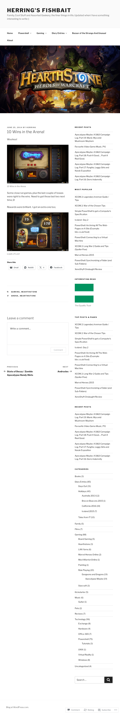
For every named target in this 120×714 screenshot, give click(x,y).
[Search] (108, 680)
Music (77, 597)
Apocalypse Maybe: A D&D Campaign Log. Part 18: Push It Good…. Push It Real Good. (92, 155)
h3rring (31, 127)
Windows (82, 660)
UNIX (80, 649)
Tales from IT (84, 517)
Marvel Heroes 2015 (84, 255)
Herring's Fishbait (39, 10)
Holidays (82, 491)
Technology (80, 619)
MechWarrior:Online (87, 559)
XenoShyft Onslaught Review (88, 269)
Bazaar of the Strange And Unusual (89, 33)
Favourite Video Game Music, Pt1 (90, 146)
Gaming (40, 33)
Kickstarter (80, 592)
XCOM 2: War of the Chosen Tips (90, 205)
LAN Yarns (83, 549)
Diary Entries (58, 33)
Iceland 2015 (88, 511)
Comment (58, 350)
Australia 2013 (89, 495)
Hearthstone (29, 292)
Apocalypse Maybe (94, 578)
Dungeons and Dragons (93, 574)
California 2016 (89, 506)
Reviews (79, 613)
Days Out (82, 486)
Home (10, 33)
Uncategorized (82, 666)
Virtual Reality (84, 654)
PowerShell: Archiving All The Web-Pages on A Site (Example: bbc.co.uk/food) (91, 228)
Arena (15, 296)
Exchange (83, 623)
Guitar (81, 602)
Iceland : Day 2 (81, 220)
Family (78, 523)
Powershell (23, 33)
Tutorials (86, 643)
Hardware (83, 628)
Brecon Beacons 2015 (92, 501)
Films (77, 529)
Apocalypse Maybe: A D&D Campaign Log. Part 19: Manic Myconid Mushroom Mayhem (92, 137)
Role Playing (84, 570)
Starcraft (82, 585)
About (10, 40)
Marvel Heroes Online (88, 554)
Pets (77, 608)
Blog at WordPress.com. (17, 707)
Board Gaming (85, 539)
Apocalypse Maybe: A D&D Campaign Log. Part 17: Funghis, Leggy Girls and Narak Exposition (92, 167)
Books (78, 476)
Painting (82, 565)
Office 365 (83, 634)
